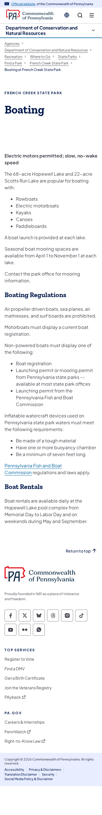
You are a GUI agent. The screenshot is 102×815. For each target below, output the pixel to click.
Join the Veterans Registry (28, 687)
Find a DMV (15, 668)
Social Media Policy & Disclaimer (29, 779)
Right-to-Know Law (23, 741)
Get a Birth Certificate (25, 678)
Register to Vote (19, 659)
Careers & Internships (24, 722)
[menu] (91, 15)
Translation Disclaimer (21, 774)
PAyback (13, 697)
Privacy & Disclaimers (45, 769)
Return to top (78, 551)
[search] (80, 15)
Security (48, 774)
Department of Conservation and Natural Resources (42, 30)
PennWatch (15, 731)
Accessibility (14, 769)
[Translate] (66, 15)
